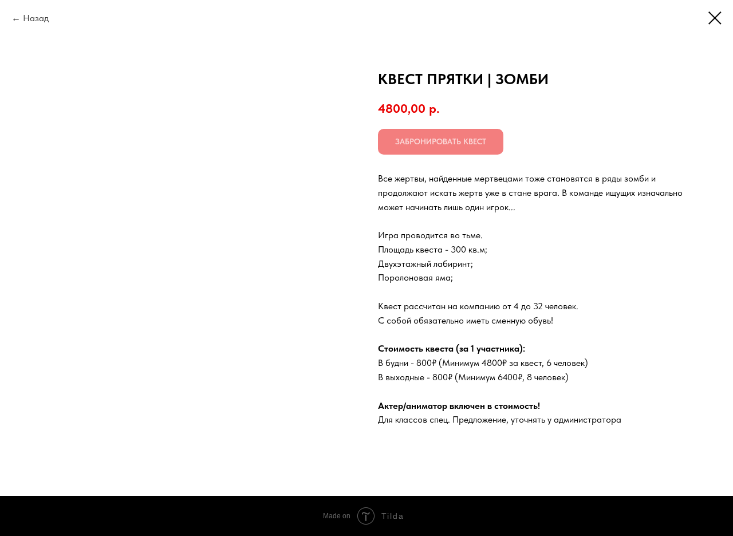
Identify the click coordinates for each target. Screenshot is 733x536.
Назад (36, 18)
